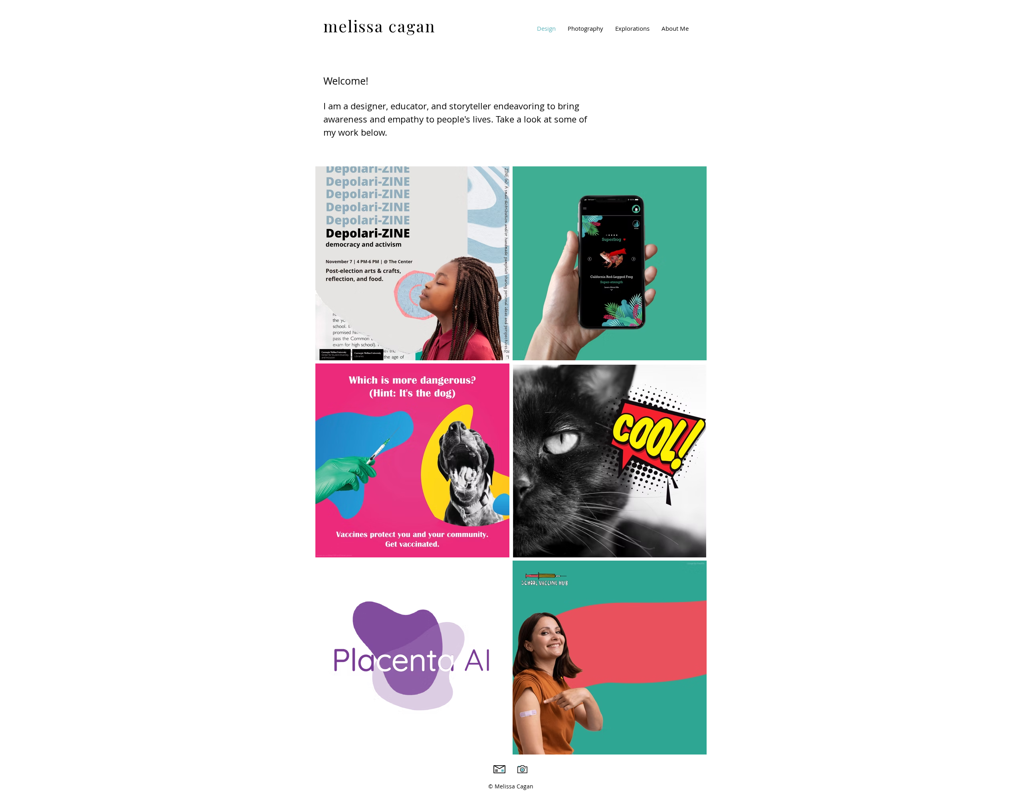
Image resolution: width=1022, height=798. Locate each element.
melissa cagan (379, 25)
